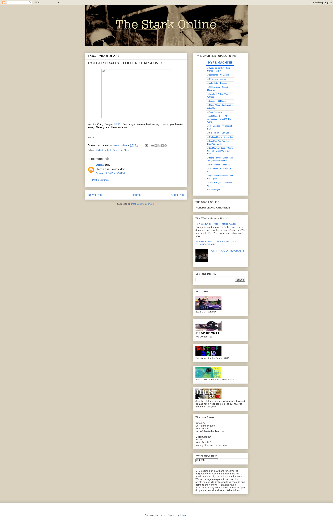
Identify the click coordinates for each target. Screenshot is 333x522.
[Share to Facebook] (162, 145)
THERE (117, 124)
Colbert (99, 150)
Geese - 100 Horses (218, 101)
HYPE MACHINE (220, 62)
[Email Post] (146, 145)
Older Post (177, 194)
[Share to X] (159, 145)
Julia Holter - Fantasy (218, 83)
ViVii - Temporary (216, 112)
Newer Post (95, 194)
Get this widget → (214, 190)
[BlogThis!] (155, 145)
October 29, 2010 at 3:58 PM (110, 173)
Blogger (183, 515)
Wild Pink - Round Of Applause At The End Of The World (219, 119)
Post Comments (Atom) (143, 204)
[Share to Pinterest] (165, 145)
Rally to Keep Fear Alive (116, 150)
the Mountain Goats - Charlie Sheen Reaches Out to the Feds (220, 151)
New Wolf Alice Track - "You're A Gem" (216, 223)
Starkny (100, 165)
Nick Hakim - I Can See (219, 133)
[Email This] (152, 145)
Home (137, 194)
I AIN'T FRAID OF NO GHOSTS (227, 250)
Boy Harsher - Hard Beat (219, 165)
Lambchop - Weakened (219, 75)
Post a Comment (100, 180)
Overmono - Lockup (217, 79)
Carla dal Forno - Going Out (221, 137)
